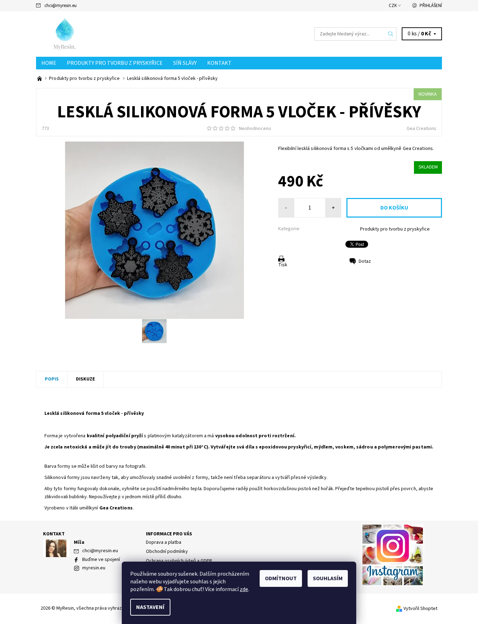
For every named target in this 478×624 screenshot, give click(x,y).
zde (244, 589)
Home (48, 63)
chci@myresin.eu (60, 5)
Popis (52, 379)
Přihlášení (431, 5)
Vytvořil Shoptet (420, 608)
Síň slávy (185, 63)
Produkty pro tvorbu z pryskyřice (115, 63)
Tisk (282, 264)
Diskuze (85, 379)
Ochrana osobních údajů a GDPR (179, 560)
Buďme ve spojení (101, 559)
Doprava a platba (163, 542)
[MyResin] (84, 33)
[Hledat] (390, 34)
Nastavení (150, 607)
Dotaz (365, 261)
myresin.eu (93, 567)
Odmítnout (281, 578)
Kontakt (219, 63)
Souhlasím (328, 578)
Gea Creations (421, 128)
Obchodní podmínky (167, 551)
